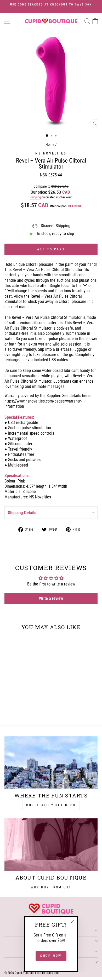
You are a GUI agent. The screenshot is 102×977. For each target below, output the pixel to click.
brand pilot (53, 973)
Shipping (35, 197)
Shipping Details (22, 512)
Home (50, 144)
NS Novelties (50, 153)
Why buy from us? (51, 887)
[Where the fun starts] (51, 762)
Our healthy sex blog (51, 805)
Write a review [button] (51, 598)
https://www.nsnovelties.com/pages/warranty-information (43, 404)
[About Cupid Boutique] (51, 844)
